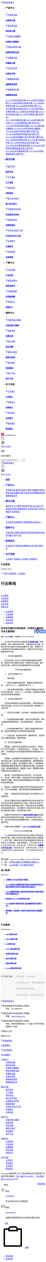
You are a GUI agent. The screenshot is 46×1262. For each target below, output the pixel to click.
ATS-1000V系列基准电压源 (17, 151)
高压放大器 (20, 490)
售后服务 (9, 535)
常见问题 (31, 533)
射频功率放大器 (12, 1071)
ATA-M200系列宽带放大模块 (17, 126)
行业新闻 (17, 546)
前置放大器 (18, 493)
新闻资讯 (12, 574)
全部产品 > (36, 123)
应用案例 (25, 546)
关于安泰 (4, 1158)
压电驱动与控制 (12, 1101)
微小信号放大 (35, 506)
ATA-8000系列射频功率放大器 (18, 134)
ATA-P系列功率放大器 (28, 114)
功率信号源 (28, 493)
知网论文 (4, 607)
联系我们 (33, 559)
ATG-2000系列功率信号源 (16, 140)
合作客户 (25, 559)
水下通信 (17, 506)
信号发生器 (20, 976)
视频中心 (37, 522)
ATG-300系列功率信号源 (20, 143)
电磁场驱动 (22, 509)
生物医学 (9, 1109)
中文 (3, 446)
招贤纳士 (17, 559)
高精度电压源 (11, 496)
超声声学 (9, 506)
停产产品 (17, 535)
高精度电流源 (39, 493)
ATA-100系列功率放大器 (16, 100)
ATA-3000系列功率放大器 (26, 106)
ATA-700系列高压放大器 (16, 120)
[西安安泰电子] (7, 3)
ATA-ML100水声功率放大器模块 (27, 129)
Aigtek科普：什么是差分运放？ (22, 865)
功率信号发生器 (22, 995)
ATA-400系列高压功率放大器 (20, 103)
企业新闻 (9, 546)
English (8, 446)
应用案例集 (28, 522)
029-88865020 (10, 1196)
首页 (6, 574)
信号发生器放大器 (36, 995)
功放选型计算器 (12, 533)
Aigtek (7, 636)
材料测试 (25, 506)
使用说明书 (18, 522)
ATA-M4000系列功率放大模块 (18, 131)
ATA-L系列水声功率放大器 (27, 112)
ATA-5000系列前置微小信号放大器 (20, 137)
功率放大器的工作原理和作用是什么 (24, 862)
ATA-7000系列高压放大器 (20, 123)
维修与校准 (40, 533)
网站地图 (41, 1184)
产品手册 (9, 522)
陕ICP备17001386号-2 (25, 1176)
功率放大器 (10, 490)
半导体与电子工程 (34, 509)
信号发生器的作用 (22, 982)
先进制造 (15, 512)
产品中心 (4, 1060)
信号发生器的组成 (38, 982)
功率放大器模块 (32, 490)
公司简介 (9, 559)
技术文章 (33, 546)
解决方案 (4, 1087)
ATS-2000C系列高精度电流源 (18, 146)
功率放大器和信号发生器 (25, 989)
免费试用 (23, 533)
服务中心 (4, 1117)
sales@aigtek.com (18, 1016)
